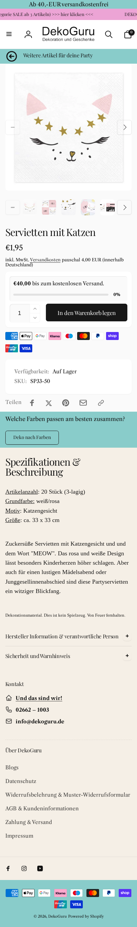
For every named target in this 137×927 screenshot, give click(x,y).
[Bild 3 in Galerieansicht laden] (68, 207)
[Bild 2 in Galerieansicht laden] (49, 207)
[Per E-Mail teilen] (83, 402)
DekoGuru (57, 916)
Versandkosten (45, 259)
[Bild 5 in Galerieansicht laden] (107, 207)
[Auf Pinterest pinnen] (65, 402)
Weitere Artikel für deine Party (58, 55)
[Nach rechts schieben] (124, 127)
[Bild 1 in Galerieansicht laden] (29, 207)
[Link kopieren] (100, 402)
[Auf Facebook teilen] (32, 402)
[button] (9, 34)
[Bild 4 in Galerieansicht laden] (88, 207)
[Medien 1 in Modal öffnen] (68, 127)
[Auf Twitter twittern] (48, 402)
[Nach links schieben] (12, 127)
